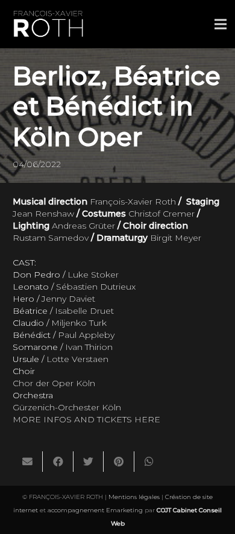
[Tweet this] (89, 461)
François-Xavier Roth (133, 201)
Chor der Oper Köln (54, 383)
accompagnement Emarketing (95, 510)
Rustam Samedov (51, 237)
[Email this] (28, 461)
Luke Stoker (93, 274)
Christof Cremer (161, 213)
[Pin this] (119, 461)
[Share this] (58, 461)
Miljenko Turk (79, 322)
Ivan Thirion (89, 347)
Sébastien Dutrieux (96, 286)
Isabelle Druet (84, 310)
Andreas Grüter (83, 225)
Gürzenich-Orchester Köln (67, 407)
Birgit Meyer (175, 237)
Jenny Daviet (68, 298)
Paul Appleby (86, 334)
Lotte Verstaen (77, 359)
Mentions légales (134, 497)
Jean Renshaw (43, 213)
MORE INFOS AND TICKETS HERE (86, 419)
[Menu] (220, 24)
